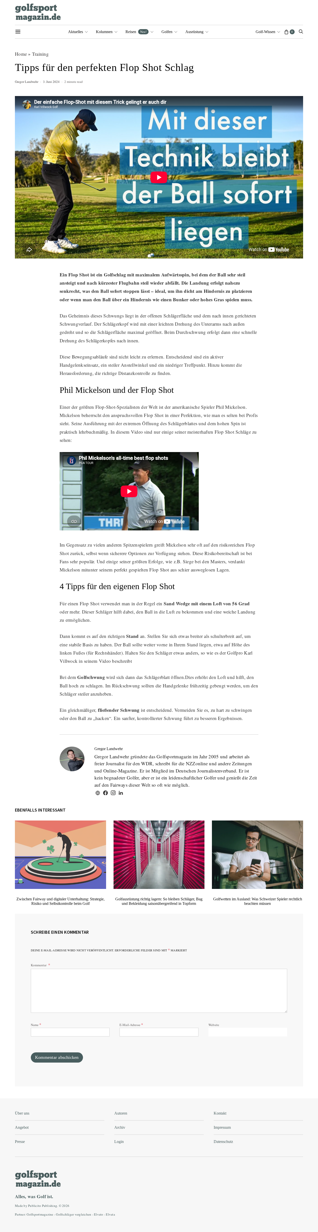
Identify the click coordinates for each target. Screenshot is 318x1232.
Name (36, 1024)
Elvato (98, 1214)
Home (21, 54)
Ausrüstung (194, 32)
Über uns (22, 1113)
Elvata (110, 1214)
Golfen (166, 32)
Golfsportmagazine (40, 1214)
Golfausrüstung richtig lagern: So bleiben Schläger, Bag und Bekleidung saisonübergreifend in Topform (158, 901)
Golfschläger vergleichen (73, 1214)
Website (213, 1025)
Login (119, 1141)
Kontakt (220, 1113)
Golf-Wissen (265, 32)
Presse (20, 1141)
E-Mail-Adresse (131, 1024)
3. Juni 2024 (51, 81)
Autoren (120, 1113)
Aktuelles (75, 32)
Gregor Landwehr (26, 81)
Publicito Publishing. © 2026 (48, 1205)
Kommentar (39, 965)
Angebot (22, 1127)
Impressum (222, 1127)
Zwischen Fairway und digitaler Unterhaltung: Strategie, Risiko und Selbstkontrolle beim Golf (60, 901)
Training (40, 54)
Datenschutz (223, 1141)
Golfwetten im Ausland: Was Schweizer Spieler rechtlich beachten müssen (257, 901)
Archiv (119, 1127)
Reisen (136, 31)
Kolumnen (104, 32)
